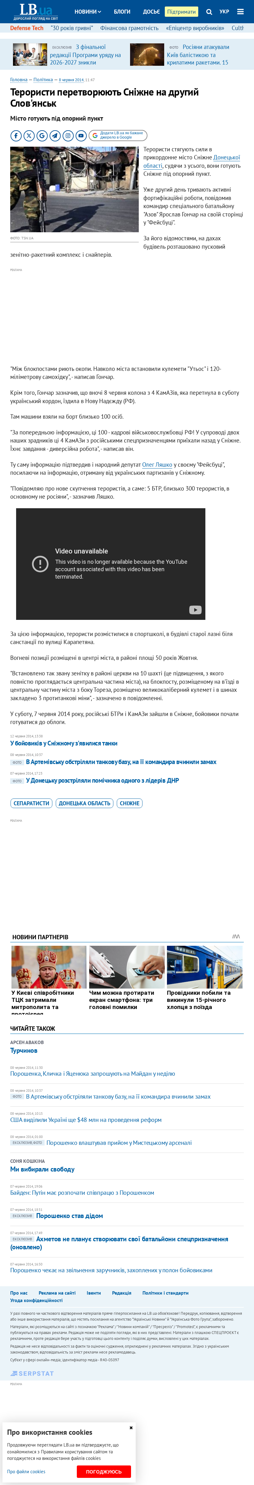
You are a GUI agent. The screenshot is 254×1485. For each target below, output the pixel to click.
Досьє (151, 11)
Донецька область (84, 803)
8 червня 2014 (71, 79)
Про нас (19, 1293)
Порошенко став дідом (58, 1215)
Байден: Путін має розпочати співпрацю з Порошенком (82, 1193)
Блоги (122, 11)
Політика (43, 79)
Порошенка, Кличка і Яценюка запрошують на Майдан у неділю (92, 1073)
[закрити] (131, 1427)
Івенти (94, 1293)
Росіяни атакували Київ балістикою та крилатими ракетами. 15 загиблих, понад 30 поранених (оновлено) (198, 62)
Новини (86, 11)
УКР (224, 11)
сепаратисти (31, 803)
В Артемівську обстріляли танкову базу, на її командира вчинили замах (114, 762)
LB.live (133, 34)
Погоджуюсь (104, 1471)
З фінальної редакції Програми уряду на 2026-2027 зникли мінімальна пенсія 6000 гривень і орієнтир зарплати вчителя (85, 65)
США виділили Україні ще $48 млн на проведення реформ (86, 1120)
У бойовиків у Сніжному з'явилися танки (63, 743)
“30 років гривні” (72, 28)
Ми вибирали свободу (42, 1169)
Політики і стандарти (165, 1293)
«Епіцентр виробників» (195, 28)
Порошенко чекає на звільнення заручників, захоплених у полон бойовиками (111, 1270)
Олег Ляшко (157, 464)
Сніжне (129, 803)
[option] (68, 54)
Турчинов (23, 1050)
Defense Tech (26, 28)
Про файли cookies (26, 1471)
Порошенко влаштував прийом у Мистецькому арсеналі (102, 1143)
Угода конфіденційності (36, 1300)
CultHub (242, 28)
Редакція (121, 1293)
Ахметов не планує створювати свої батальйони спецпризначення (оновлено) (119, 1242)
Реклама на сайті (57, 1293)
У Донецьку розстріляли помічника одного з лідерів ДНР (96, 780)
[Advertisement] (127, 316)
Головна (19, 79)
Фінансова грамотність (129, 28)
